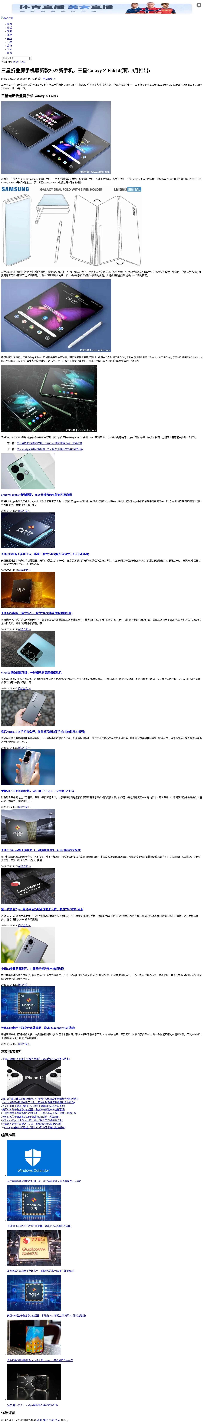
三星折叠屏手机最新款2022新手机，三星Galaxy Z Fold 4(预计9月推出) (39, 1113)
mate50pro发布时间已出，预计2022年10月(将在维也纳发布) (34, 1127)
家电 (9, 35)
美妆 (9, 38)
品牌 (9, 45)
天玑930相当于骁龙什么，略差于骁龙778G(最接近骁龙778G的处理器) (45, 554)
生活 (9, 27)
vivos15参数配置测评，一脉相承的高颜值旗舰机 (31, 672)
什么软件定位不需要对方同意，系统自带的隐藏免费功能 (32, 1124)
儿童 (9, 42)
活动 (9, 49)
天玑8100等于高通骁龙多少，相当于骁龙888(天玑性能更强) (33, 1106)
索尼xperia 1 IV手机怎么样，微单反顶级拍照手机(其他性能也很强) (43, 731)
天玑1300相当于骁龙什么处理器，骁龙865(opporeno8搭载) (38, 1027)
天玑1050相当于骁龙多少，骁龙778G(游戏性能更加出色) (36, 613)
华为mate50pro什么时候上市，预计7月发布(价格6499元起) (32, 1120)
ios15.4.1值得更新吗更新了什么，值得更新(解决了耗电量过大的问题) (38, 1102)
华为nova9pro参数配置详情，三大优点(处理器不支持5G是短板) (50, 449)
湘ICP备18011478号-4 (48, 1420)
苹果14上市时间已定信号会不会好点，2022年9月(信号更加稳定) (36, 1059)
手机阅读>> (49, 79)
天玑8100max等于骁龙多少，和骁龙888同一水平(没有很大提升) (41, 850)
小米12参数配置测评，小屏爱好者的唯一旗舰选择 (32, 968)
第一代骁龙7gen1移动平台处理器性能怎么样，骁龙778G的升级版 (42, 909)
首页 (9, 24)
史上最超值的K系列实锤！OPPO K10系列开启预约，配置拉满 (49, 443)
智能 (9, 31)
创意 (9, 53)
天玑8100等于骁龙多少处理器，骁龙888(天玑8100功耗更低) (33, 1109)
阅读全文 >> (24, 511)
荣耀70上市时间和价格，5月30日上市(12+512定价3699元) (37, 791)
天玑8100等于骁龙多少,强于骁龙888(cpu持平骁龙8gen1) (31, 1116)
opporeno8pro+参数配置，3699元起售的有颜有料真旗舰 (36, 494)
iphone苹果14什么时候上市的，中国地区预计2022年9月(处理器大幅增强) (40, 1099)
